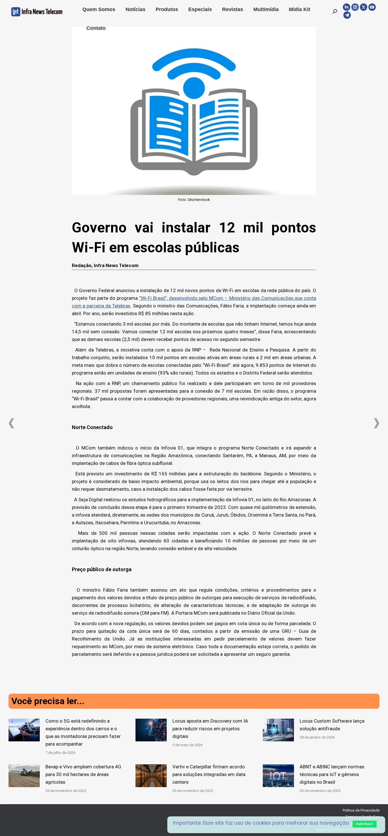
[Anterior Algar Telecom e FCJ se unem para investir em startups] (11, 423)
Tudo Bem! (364, 824)
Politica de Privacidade (361, 810)
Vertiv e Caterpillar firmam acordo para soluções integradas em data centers (208, 774)
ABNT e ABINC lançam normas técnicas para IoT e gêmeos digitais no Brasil (332, 774)
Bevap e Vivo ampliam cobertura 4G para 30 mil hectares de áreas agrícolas (83, 774)
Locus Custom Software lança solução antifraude (332, 724)
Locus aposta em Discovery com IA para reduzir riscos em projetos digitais (210, 728)
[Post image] (24, 730)
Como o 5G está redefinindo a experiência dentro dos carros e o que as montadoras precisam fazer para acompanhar (83, 732)
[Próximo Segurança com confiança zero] (376, 423)
